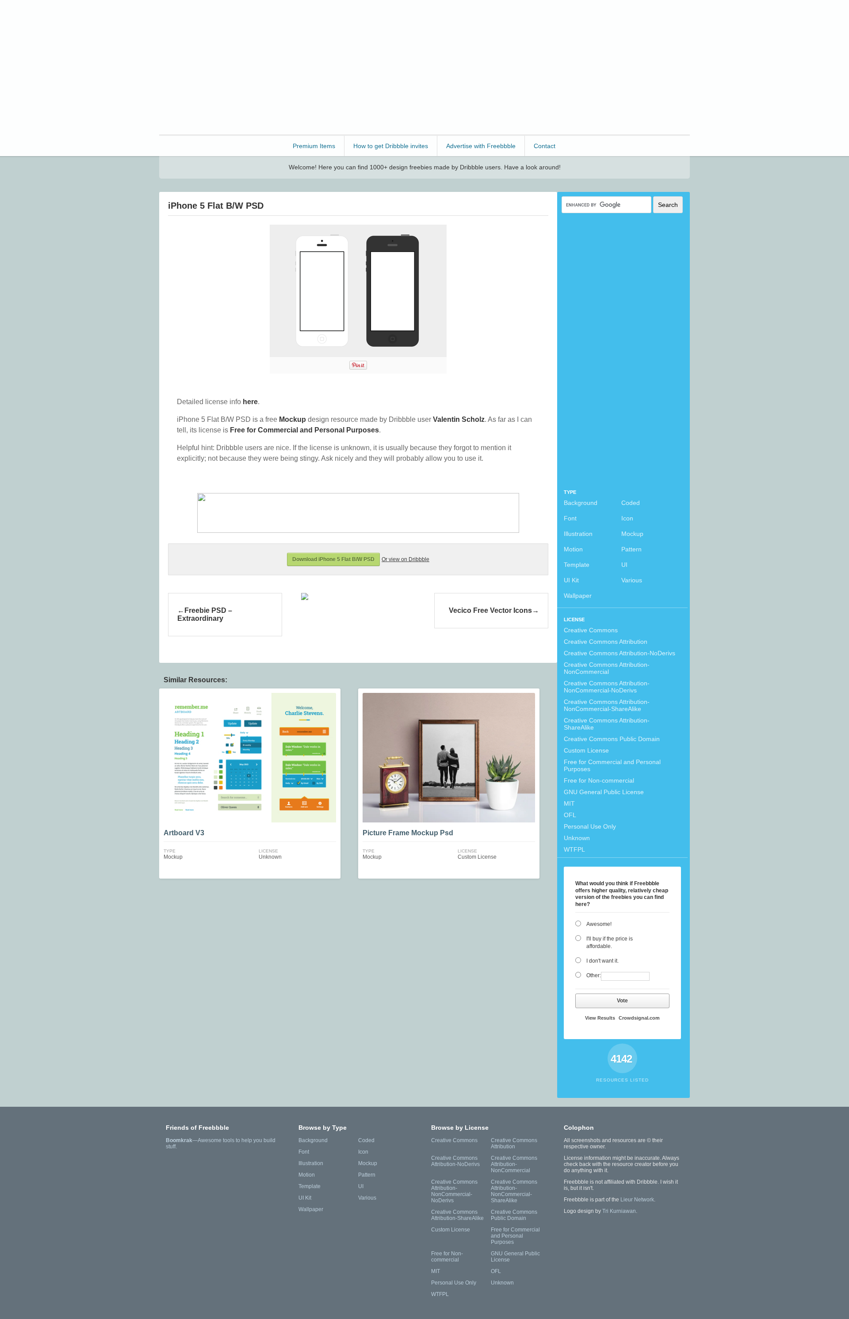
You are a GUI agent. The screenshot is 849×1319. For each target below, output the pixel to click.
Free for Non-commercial (599, 780)
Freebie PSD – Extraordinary (204, 614)
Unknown (577, 837)
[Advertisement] (529, 66)
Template (576, 564)
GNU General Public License (604, 791)
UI (624, 564)
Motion (573, 549)
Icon (627, 518)
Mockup (632, 533)
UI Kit (571, 580)
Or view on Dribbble (405, 559)
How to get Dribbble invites (390, 145)
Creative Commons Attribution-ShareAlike (607, 724)
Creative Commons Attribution (605, 641)
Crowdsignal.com (639, 1018)
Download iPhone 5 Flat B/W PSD (333, 559)
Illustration (578, 533)
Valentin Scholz (459, 419)
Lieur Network (637, 1200)
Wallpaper (578, 595)
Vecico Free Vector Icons (490, 610)
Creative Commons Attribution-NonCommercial (607, 668)
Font (570, 518)
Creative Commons (591, 630)
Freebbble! (208, 18)
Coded (630, 502)
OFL (570, 814)
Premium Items (314, 145)
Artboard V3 (184, 833)
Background (580, 502)
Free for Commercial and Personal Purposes (612, 765)
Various (631, 580)
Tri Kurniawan (619, 1211)
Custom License (586, 750)
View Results (600, 1018)
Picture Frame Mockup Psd (408, 833)
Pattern (631, 549)
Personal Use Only (590, 826)
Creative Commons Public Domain (612, 738)
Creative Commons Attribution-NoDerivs (619, 653)
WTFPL (574, 849)
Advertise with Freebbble (481, 145)
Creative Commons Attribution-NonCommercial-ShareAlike (607, 705)
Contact (544, 145)
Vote (622, 1001)
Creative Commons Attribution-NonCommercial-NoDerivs (607, 687)
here (250, 401)
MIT (569, 803)
